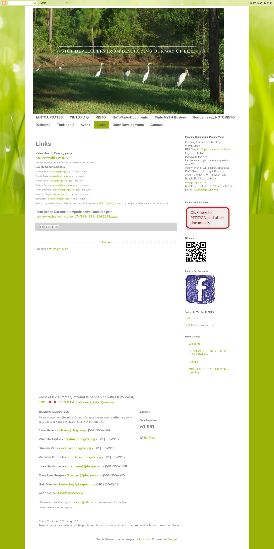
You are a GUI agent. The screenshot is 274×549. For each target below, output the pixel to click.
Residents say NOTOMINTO (214, 117)
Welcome (43, 125)
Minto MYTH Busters (170, 117)
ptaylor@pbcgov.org (59, 176)
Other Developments (128, 125)
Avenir (85, 125)
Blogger (173, 539)
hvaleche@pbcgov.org (58, 198)
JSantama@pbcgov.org (63, 189)
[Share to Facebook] (53, 227)
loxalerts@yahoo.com (84, 502)
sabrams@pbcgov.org (60, 171)
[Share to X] (49, 227)
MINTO (100, 117)
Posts (194, 318)
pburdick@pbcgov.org (63, 185)
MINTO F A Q (79, 117)
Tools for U (65, 125)
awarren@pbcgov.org (206, 189)
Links (101, 125)
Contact (157, 125)
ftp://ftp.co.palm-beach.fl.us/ (213, 149)
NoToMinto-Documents (130, 117)
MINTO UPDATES (49, 117)
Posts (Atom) (61, 248)
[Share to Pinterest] (57, 227)
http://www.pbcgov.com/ (52, 157)
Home (106, 242)
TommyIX (144, 539)
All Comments (199, 325)
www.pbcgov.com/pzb (197, 182)
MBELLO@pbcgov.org (109, 203)
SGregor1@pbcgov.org (69, 493)
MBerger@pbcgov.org (63, 194)
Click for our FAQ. (76, 402)
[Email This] (42, 227)
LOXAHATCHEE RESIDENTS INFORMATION (207, 352)
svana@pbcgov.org (58, 180)
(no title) (194, 361)
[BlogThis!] (45, 227)
